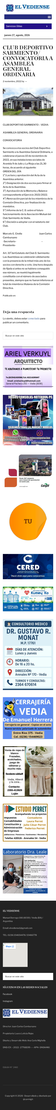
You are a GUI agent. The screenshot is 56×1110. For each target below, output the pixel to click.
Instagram (8, 1001)
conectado (34, 318)
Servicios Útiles (14, 26)
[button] (49, 16)
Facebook (7, 994)
